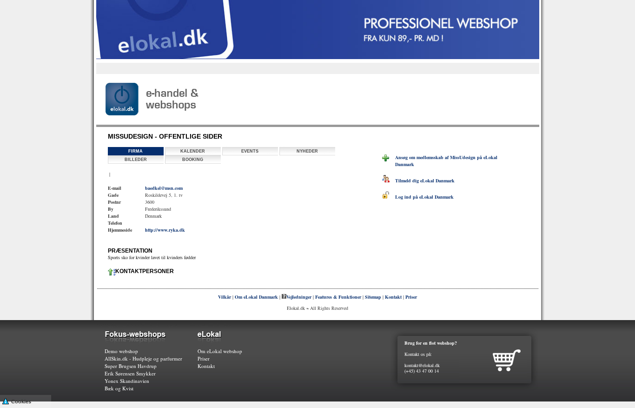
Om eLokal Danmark (256, 297)
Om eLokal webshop (220, 351)
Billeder (136, 159)
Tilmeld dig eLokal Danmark (422, 180)
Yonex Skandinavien (127, 380)
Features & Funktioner (338, 297)
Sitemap (373, 297)
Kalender (192, 151)
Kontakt (393, 297)
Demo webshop (121, 351)
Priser (411, 297)
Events (249, 151)
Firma (135, 151)
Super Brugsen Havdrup (131, 365)
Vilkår (224, 297)
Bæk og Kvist (119, 388)
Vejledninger (298, 297)
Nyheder (307, 151)
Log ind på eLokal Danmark (422, 197)
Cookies (21, 401)
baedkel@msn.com (164, 188)
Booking (192, 159)
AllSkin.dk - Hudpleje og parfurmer (143, 358)
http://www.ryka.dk (165, 230)
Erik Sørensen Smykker (130, 373)
